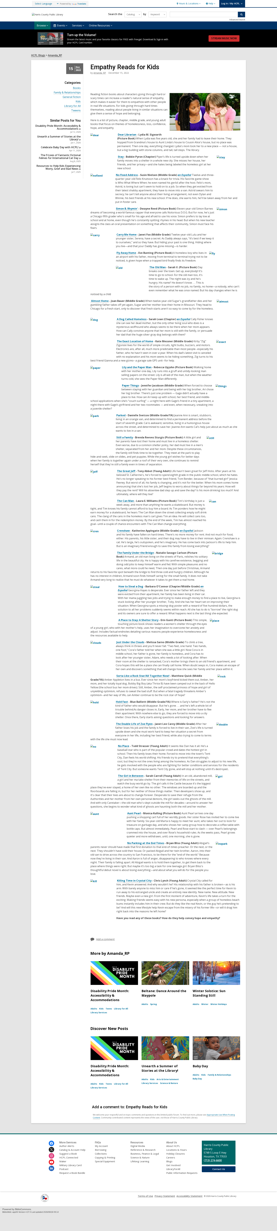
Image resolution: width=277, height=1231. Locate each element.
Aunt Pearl (134, 813)
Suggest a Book (68, 1153)
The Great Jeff (126, 471)
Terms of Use (145, 1196)
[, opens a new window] (45, 1201)
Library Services (99, 1012)
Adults (94, 1008)
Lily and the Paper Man (137, 367)
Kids (78, 101)
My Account (101, 1146)
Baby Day (200, 1066)
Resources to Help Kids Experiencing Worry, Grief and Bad (58, 167)
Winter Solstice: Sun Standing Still (209, 993)
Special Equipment (105, 1161)
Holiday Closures (175, 1153)
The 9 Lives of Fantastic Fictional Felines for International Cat (60, 156)
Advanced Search (237, 19)
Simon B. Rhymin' (127, 208)
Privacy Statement (165, 1196)
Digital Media (137, 1146)
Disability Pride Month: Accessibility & (58, 127)
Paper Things (130, 385)
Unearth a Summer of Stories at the (59, 138)
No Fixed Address (127, 175)
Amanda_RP (55, 55)
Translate (81, 3)
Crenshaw (123, 530)
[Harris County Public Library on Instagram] (51, 1156)
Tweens (76, 110)
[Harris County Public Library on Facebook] (51, 1143)
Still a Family (124, 437)
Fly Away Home (126, 253)
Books (77, 88)
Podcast (63, 1169)
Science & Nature (169, 1083)
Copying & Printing (105, 1157)
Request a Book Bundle (72, 1172)
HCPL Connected (68, 1157)
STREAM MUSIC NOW (224, 38)
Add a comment (105, 939)
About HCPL (173, 1146)
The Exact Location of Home (135, 341)
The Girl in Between (130, 776)
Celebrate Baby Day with (59, 147)
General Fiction (72, 97)
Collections (101, 1153)
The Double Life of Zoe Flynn (134, 724)
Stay (121, 156)
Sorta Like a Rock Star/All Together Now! (142, 676)
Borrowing (100, 1149)
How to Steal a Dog (130, 586)
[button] (188, 3)
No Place (123, 746)
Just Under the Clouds (130, 642)
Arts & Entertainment (168, 1079)
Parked (121, 415)
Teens (109, 1008)
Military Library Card (70, 1165)
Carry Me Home (127, 234)
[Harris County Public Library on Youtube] (51, 1162)
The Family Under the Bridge (135, 553)
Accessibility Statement (189, 1196)
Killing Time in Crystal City (134, 880)
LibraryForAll (173, 1169)
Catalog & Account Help (72, 1149)
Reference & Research (142, 1149)
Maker (62, 1161)
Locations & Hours (176, 1149)
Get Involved (173, 1165)
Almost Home (99, 301)
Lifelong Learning (139, 1161)
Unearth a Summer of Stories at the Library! (160, 1068)
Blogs (169, 1161)
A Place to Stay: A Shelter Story (138, 620)
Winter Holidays (218, 1004)
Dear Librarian (127, 134)
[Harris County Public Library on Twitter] (51, 1149)
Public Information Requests (181, 1172)
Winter (204, 1004)
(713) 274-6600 (213, 1160)
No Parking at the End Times (145, 843)
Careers (170, 1157)
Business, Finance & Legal (144, 1153)
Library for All (72, 106)
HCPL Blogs (38, 55)
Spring (153, 1004)
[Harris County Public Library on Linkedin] (51, 1168)
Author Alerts (66, 1146)
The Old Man (157, 267)
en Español (184, 175)
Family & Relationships (67, 92)
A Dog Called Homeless (131, 319)
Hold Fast (122, 702)
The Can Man (125, 501)
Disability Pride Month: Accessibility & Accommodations (110, 995)
